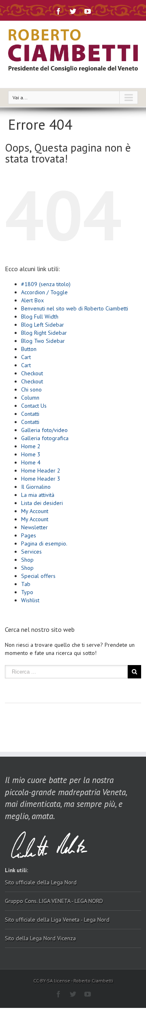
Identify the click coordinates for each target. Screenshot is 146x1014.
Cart (26, 357)
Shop (27, 559)
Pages (28, 535)
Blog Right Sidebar (44, 332)
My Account (34, 511)
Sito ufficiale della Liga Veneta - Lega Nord (57, 919)
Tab (25, 584)
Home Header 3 (40, 478)
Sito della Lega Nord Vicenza (40, 938)
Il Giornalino (36, 486)
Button (28, 349)
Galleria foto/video (44, 430)
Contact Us (34, 405)
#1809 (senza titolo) (46, 284)
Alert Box (32, 300)
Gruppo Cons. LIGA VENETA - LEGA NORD (54, 901)
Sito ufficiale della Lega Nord (41, 882)
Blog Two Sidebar (43, 340)
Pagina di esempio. (44, 543)
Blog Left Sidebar (42, 324)
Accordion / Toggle (44, 292)
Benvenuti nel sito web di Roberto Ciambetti (74, 308)
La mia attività (37, 494)
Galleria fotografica (45, 438)
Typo (27, 592)
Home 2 (31, 446)
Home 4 (31, 462)
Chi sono (31, 389)
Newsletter (34, 527)
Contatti (30, 413)
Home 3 (31, 454)
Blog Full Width (39, 316)
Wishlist (30, 600)
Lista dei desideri (42, 503)
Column (30, 397)
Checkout (32, 373)
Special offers (38, 576)
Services (31, 551)
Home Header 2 (40, 470)
